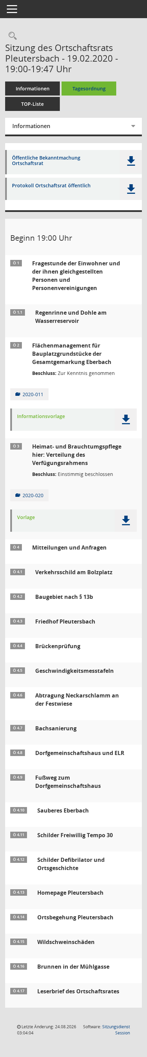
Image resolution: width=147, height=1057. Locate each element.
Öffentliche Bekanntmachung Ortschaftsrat (46, 161)
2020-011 (33, 394)
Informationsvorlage (41, 416)
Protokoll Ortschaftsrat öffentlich (51, 186)
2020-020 (33, 495)
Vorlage (26, 517)
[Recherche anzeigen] (11, 36)
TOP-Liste (32, 104)
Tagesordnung (89, 88)
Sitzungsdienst (116, 1030)
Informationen (33, 88)
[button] (131, 161)
